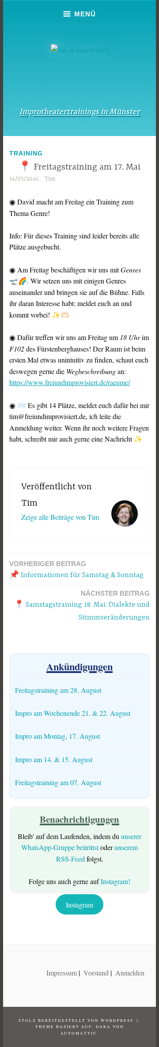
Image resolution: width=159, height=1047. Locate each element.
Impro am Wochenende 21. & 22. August (72, 713)
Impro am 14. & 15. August (53, 759)
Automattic (79, 1033)
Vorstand (96, 972)
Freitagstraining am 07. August (58, 782)
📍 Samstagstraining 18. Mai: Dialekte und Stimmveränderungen (82, 606)
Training (26, 153)
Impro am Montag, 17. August (57, 736)
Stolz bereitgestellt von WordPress (76, 1020)
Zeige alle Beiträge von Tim (60, 517)
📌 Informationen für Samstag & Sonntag (76, 569)
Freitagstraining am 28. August (58, 690)
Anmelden (129, 972)
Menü (85, 14)
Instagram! (115, 881)
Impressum (61, 972)
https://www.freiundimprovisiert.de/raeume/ (69, 382)
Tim (50, 178)
